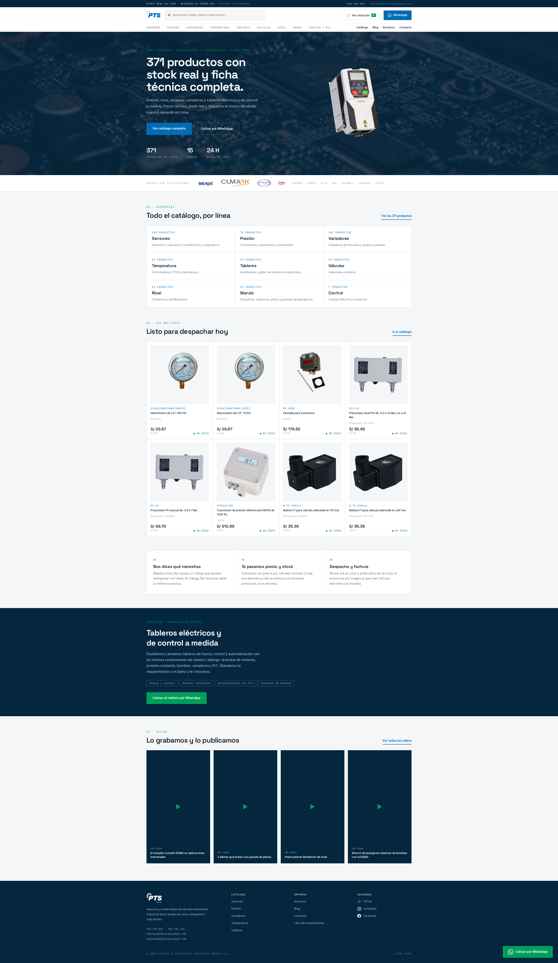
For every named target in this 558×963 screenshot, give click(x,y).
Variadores (194, 27)
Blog (375, 27)
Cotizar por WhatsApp (217, 128)
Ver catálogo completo (169, 128)
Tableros (243, 27)
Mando (297, 27)
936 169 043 (356, 3)
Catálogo (362, 27)
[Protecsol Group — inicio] (153, 15)
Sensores (153, 27)
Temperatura (219, 27)
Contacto (405, 27)
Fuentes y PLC (320, 27)
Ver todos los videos (397, 740)
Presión (173, 27)
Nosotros (389, 27)
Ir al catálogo (402, 332)
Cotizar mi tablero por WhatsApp (177, 698)
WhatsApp (400, 15)
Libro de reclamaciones (309, 923)
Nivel (282, 27)
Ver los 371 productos (396, 216)
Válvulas (264, 27)
